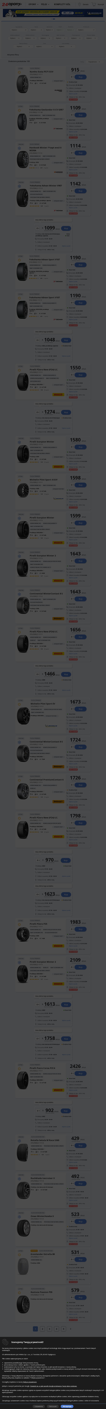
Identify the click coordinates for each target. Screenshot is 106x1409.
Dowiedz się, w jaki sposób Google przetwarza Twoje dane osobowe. (53, 1386)
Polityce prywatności (30, 1382)
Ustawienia (39, 1406)
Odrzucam (53, 1406)
